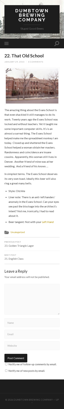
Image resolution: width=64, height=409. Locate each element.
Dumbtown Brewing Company (32, 15)
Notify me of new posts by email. (26, 370)
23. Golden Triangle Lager (19, 244)
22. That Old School (24, 55)
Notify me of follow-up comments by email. (32, 364)
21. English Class (14, 257)
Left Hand (48, 221)
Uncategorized (18, 232)
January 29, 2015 (14, 61)
